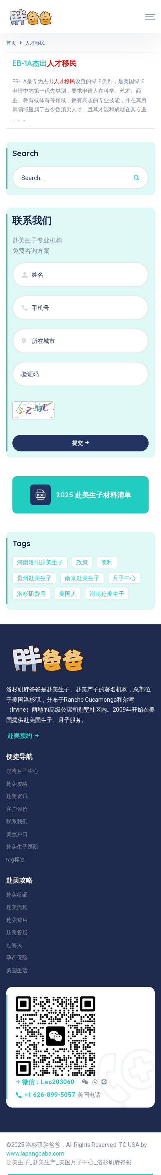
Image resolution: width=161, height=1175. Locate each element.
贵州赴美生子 (34, 578)
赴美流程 (17, 907)
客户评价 (17, 809)
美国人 (67, 593)
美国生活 (17, 970)
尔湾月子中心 (22, 771)
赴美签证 (17, 895)
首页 (11, 43)
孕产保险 (17, 957)
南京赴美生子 (82, 578)
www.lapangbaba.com (35, 1153)
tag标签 (15, 859)
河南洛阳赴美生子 (40, 562)
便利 (107, 562)
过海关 (14, 945)
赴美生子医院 (22, 847)
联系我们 (17, 821)
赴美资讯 (17, 796)
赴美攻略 (17, 784)
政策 (82, 562)
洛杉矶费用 (31, 593)
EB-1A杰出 (44, 63)
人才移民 (35, 43)
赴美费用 (17, 920)
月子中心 (124, 578)
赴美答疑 (17, 932)
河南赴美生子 (107, 593)
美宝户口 (17, 834)
